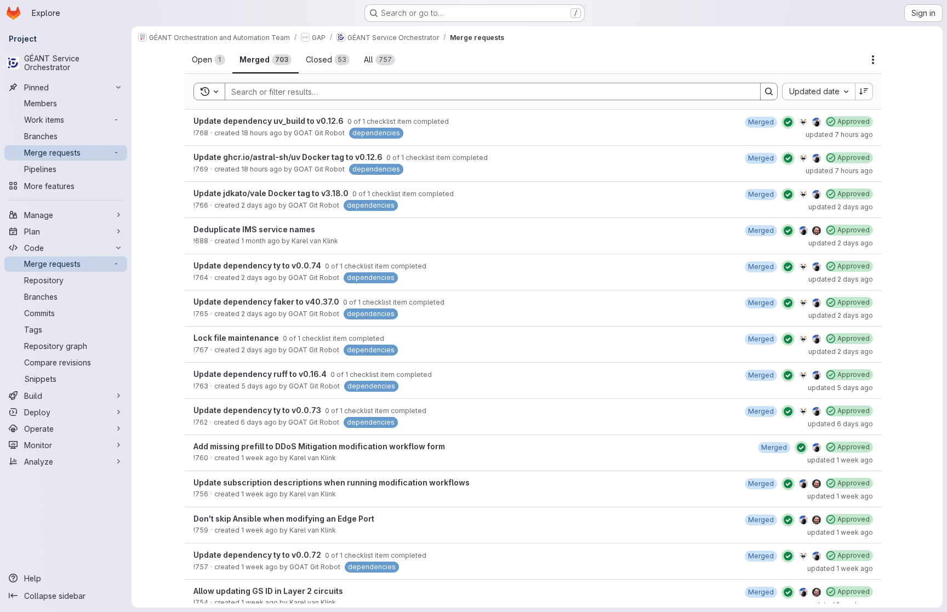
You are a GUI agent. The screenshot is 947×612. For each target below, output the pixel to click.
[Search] (769, 91)
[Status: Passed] (788, 122)
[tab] (208, 59)
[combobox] (818, 91)
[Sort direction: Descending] (864, 91)
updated (839, 134)
